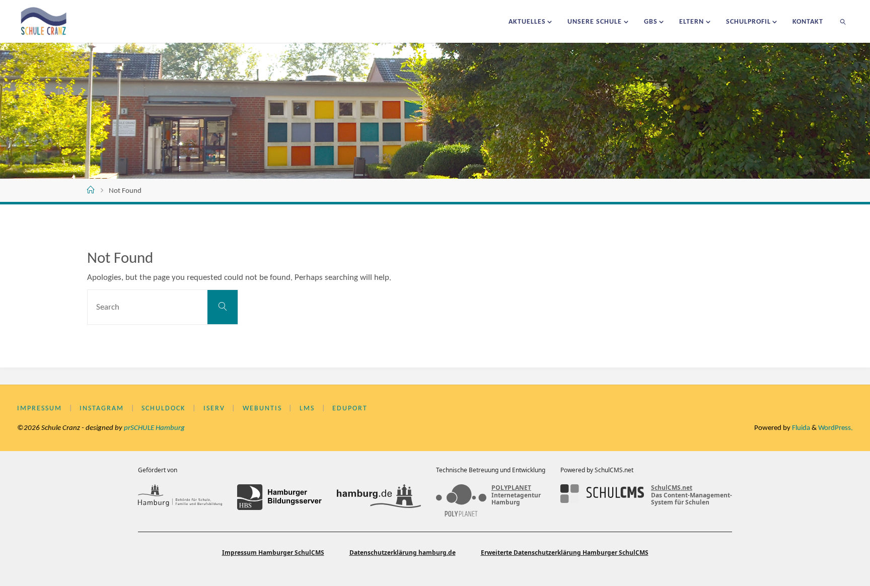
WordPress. (835, 428)
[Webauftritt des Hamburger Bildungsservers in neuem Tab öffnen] (279, 496)
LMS (307, 408)
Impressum (39, 408)
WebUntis (262, 408)
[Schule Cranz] (44, 21)
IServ (214, 408)
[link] (843, 21)
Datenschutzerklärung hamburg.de (402, 552)
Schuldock (163, 408)
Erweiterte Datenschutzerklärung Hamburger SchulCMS (564, 552)
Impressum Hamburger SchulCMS (273, 552)
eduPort (350, 408)
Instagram (102, 408)
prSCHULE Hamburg (154, 428)
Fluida (800, 428)
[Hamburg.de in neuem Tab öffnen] (379, 496)
